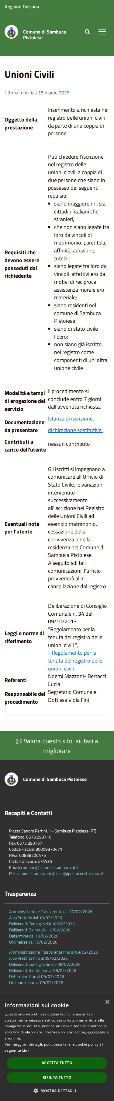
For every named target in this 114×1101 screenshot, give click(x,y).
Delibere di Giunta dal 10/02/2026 (40, 930)
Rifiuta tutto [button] (57, 1077)
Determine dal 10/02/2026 (33, 936)
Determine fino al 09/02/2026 (36, 976)
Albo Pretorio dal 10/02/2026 (35, 917)
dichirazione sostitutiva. (75, 430)
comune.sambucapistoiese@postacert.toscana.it (60, 873)
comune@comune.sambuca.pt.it (50, 867)
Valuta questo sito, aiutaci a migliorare (60, 745)
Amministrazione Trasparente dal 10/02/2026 (50, 911)
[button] (57, 1090)
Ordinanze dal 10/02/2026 (33, 942)
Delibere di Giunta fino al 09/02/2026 (42, 970)
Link (25, 1050)
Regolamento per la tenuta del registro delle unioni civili (75, 660)
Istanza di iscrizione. (71, 418)
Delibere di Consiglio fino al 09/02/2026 (45, 964)
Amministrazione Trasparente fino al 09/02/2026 (53, 952)
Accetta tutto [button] (57, 1062)
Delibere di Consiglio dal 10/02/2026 (42, 923)
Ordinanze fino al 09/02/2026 (36, 982)
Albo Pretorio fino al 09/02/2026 (38, 958)
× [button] (107, 1002)
